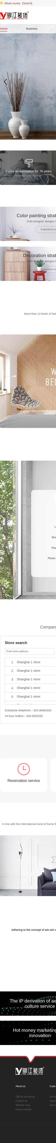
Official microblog (25, 1096)
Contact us (21, 1101)
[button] (5, 82)
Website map (23, 1105)
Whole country (18, 3)
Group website (24, 1109)
